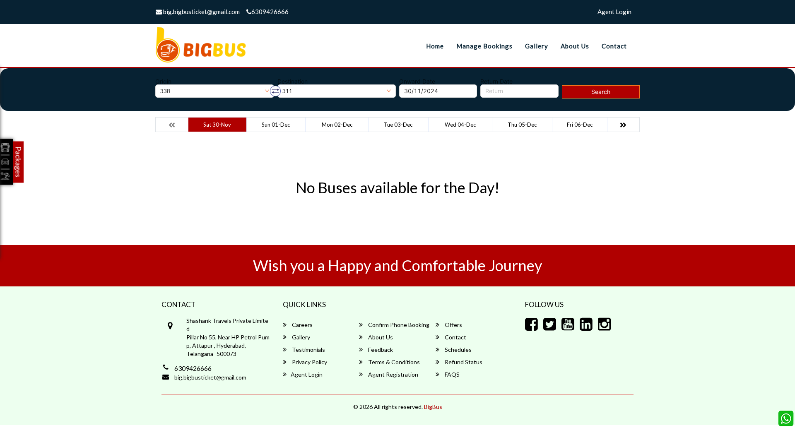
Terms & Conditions (393, 361)
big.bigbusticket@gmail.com (201, 11)
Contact (614, 46)
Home (435, 46)
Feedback (380, 349)
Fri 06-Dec (580, 124)
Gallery (536, 46)
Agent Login (614, 11)
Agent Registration (392, 374)
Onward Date (417, 81)
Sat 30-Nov (217, 124)
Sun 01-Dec (276, 124)
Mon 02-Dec (337, 124)
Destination (292, 81)
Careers (302, 324)
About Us (575, 46)
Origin (163, 81)
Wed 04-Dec (460, 124)
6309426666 (270, 11)
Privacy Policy (309, 361)
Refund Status (462, 361)
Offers (452, 324)
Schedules (457, 349)
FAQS (451, 374)
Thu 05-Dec (522, 124)
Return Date (496, 81)
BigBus (433, 406)
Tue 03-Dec (398, 124)
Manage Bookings (484, 46)
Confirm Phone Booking (398, 324)
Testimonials (308, 349)
